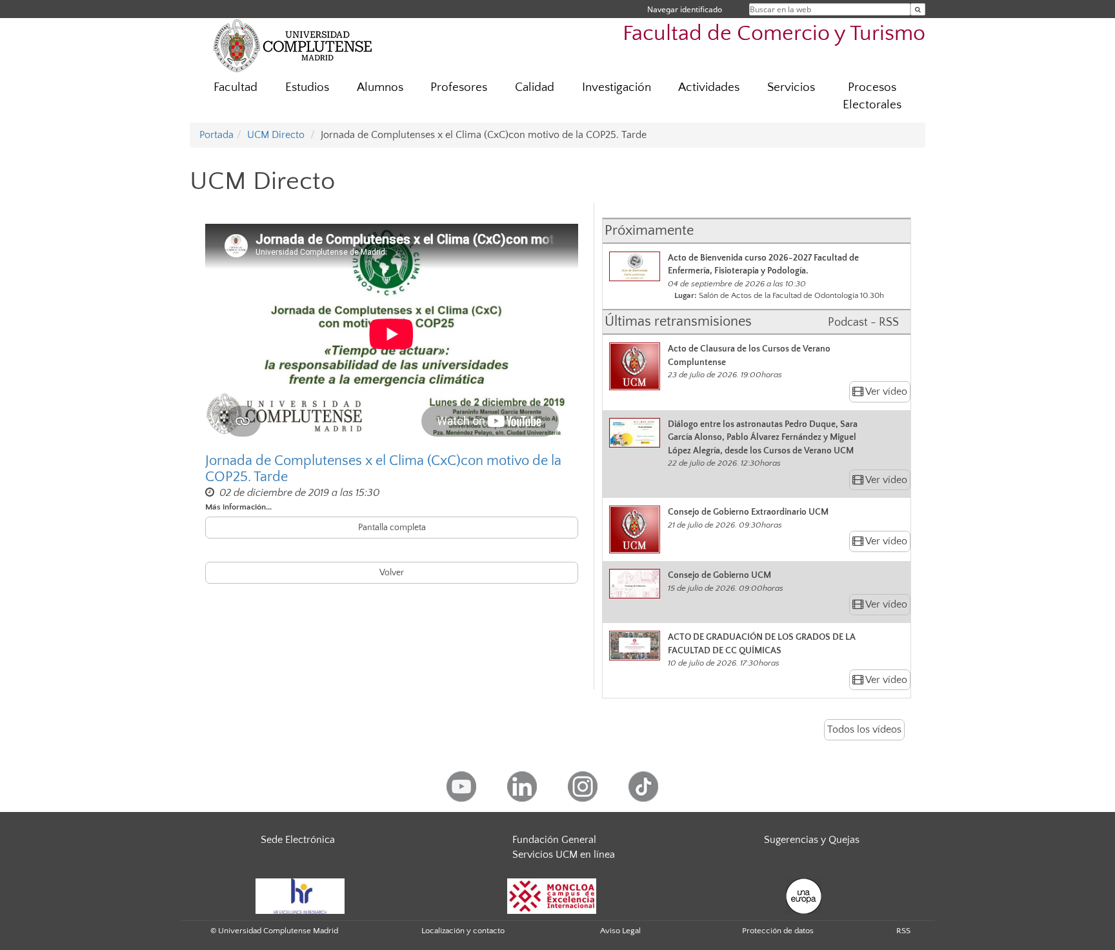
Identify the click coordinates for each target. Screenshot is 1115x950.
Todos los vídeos (864, 729)
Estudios (307, 87)
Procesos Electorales (872, 96)
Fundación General (554, 840)
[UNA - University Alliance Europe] (803, 896)
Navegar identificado (684, 9)
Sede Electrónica (298, 840)
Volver (391, 573)
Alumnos (380, 87)
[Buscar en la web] (917, 9)
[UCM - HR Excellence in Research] (300, 896)
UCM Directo (276, 135)
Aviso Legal (620, 930)
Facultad (235, 87)
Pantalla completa (392, 527)
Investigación (616, 87)
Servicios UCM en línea (563, 854)
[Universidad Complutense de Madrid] (293, 45)
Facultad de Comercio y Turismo (774, 34)
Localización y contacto (463, 930)
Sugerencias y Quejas (811, 840)
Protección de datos (778, 930)
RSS (903, 930)
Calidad (534, 87)
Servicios (791, 87)
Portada (216, 135)
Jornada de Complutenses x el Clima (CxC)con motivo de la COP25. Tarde (383, 469)
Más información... (238, 506)
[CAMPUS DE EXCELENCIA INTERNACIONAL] (551, 896)
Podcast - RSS (863, 322)
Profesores (458, 87)
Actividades (708, 87)
